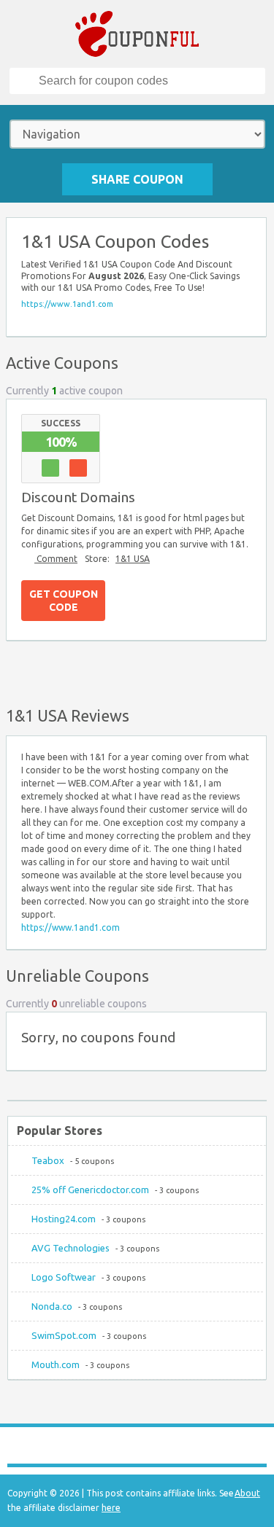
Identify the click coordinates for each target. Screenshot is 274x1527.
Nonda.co (51, 1306)
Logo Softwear (63, 1277)
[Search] (25, 81)
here (111, 1507)
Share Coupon (137, 179)
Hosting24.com (63, 1219)
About (247, 1493)
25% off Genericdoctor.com (90, 1189)
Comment (55, 558)
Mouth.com (55, 1364)
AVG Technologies (70, 1248)
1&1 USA (132, 558)
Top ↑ (251, 670)
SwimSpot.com (63, 1335)
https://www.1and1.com (67, 304)
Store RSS (248, 235)
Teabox (47, 1160)
